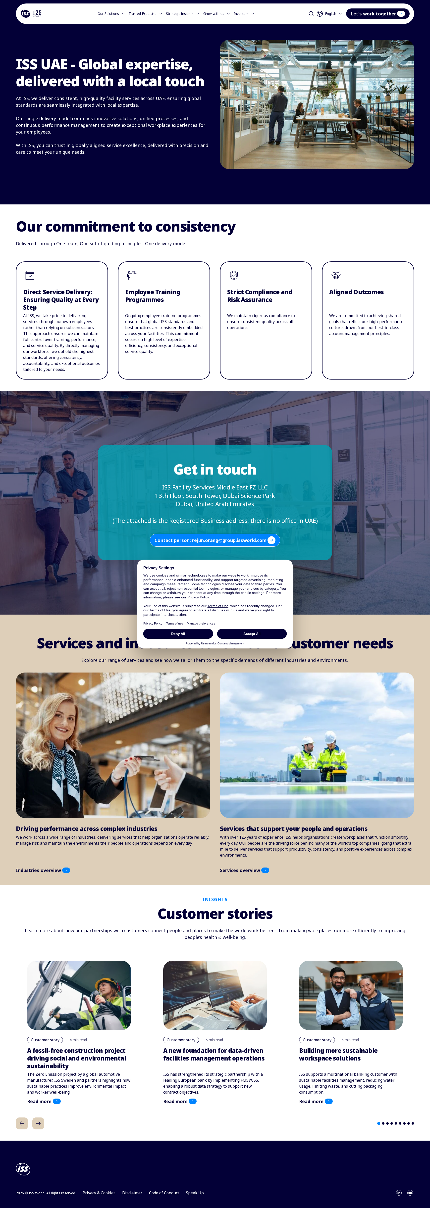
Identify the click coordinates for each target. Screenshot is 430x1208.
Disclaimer (132, 1193)
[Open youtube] (410, 1193)
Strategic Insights (180, 13)
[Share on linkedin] (399, 1193)
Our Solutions (108, 13)
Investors (241, 13)
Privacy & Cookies (99, 1193)
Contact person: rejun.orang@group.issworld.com (211, 540)
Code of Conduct (164, 1193)
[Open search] (311, 13)
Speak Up (195, 1193)
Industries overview (38, 870)
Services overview (240, 870)
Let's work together (373, 14)
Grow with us (213, 13)
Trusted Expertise (143, 13)
